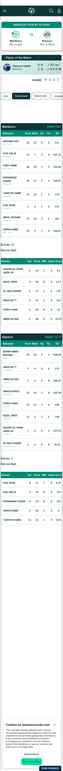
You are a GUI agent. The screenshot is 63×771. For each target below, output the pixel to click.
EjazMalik (9, 153)
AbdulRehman (11, 217)
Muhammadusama (10, 179)
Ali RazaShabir (12, 291)
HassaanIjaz (11, 141)
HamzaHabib (10, 229)
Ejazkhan (9, 205)
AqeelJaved (10, 281)
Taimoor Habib (21, 65)
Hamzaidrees (11, 391)
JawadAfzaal (11, 318)
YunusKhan (10, 309)
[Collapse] (54, 724)
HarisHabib (10, 165)
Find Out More (31, 754)
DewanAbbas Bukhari (11, 353)
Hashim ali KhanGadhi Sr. (13, 270)
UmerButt (10, 300)
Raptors (47, 40)
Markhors (16, 40)
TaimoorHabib (12, 193)
